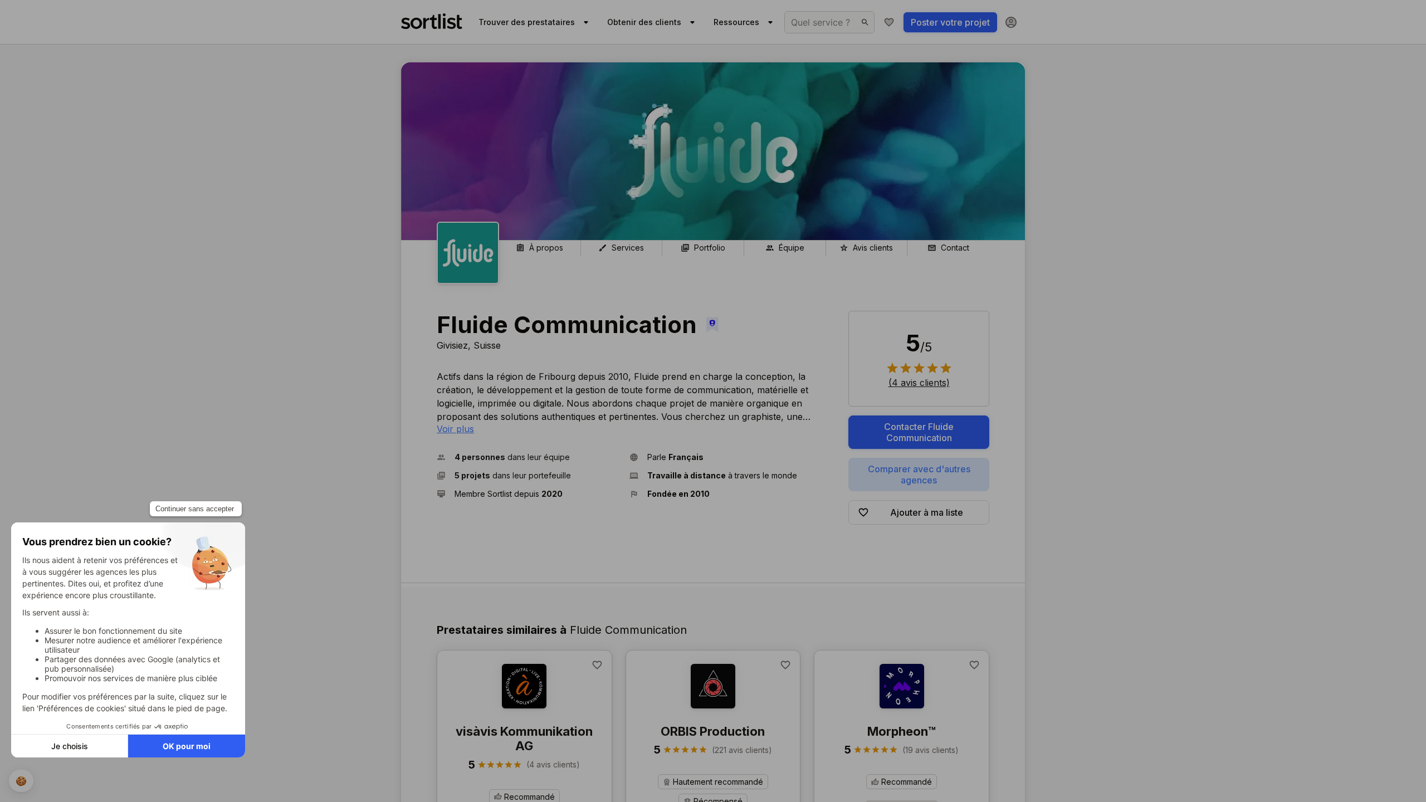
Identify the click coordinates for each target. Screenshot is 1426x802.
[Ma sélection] (889, 22)
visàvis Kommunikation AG (524, 738)
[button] (528, 457)
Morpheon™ (901, 731)
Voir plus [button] (455, 428)
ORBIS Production (713, 731)
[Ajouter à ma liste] (597, 665)
